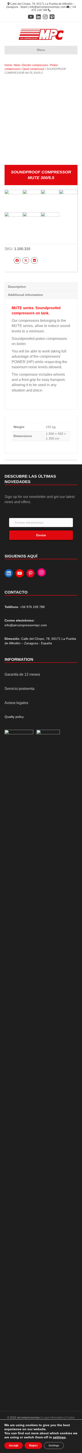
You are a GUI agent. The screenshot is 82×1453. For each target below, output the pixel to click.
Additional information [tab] (25, 295)
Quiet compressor (33, 69)
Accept (13, 1445)
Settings (54, 1445)
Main (17, 65)
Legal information (53, 1417)
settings (59, 1437)
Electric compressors (35, 65)
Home (8, 65)
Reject (33, 1445)
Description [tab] (17, 286)
